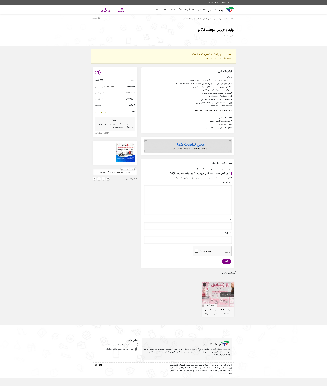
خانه (232, 18)
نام (229, 219)
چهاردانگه (224, 295)
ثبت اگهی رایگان (102, 11)
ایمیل (228, 233)
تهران (231, 35)
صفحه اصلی (202, 9)
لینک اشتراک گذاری (127, 169)
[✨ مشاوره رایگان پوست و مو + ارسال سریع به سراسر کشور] (218, 294)
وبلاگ (180, 9)
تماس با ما (155, 9)
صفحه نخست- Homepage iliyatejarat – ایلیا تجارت (213, 110)
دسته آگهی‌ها (190, 9)
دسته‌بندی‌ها (114, 11)
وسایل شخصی (224, 18)
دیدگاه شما (226, 182)
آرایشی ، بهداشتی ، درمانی (211, 18)
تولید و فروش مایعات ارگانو (216, 30)
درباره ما (165, 9)
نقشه (173, 9)
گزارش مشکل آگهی (101, 133)
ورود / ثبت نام (226, 2)
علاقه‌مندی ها (212, 2)
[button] (187, 71)
